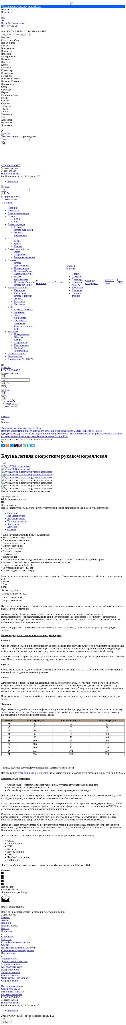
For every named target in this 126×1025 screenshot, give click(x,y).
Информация (8, 953)
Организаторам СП (11, 989)
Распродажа (62, 431)
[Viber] (20, 445)
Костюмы (63, 433)
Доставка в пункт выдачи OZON (21, 6)
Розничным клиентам (12, 991)
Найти (5, 1022)
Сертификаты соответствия (15, 942)
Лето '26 (72, 431)
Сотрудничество (9, 980)
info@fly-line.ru (11, 173)
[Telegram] (33, 445)
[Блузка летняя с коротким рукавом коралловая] (26, 471)
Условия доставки (10, 964)
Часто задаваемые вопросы (15, 978)
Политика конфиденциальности (18, 947)
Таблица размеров (16, 521)
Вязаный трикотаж (94, 433)
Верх (77, 433)
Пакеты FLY (61, 436)
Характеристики (16, 515)
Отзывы (11, 529)
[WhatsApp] (24, 445)
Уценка (14, 436)
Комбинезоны (50, 433)
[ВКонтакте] (3, 445)
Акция (4, 920)
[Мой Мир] (12, 445)
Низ (82, 433)
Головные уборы (46, 436)
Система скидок (9, 975)
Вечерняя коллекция (45, 431)
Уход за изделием (16, 518)
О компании (7, 936)
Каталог (5, 917)
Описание (12, 513)
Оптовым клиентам (11, 994)
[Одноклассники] (7, 445)
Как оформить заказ (11, 967)
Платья (71, 433)
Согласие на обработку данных (17, 950)
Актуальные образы (32, 433)
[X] (16, 445)
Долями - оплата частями (14, 961)
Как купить (13, 524)
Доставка (12, 526)
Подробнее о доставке (12, 23)
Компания (6, 931)
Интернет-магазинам (12, 986)
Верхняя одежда (9, 431)
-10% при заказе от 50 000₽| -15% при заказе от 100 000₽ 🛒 (37, 3)
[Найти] (3, 143)
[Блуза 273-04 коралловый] (15, 466)
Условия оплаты (9, 958)
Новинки (23, 431)
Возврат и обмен (10, 969)
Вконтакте (12, 181)
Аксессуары (16, 433)
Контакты (6, 939)
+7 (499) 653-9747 (11, 165)
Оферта (5, 945)
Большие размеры (27, 436)
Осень (31, 431)
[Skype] (29, 445)
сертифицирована (27, 773)
